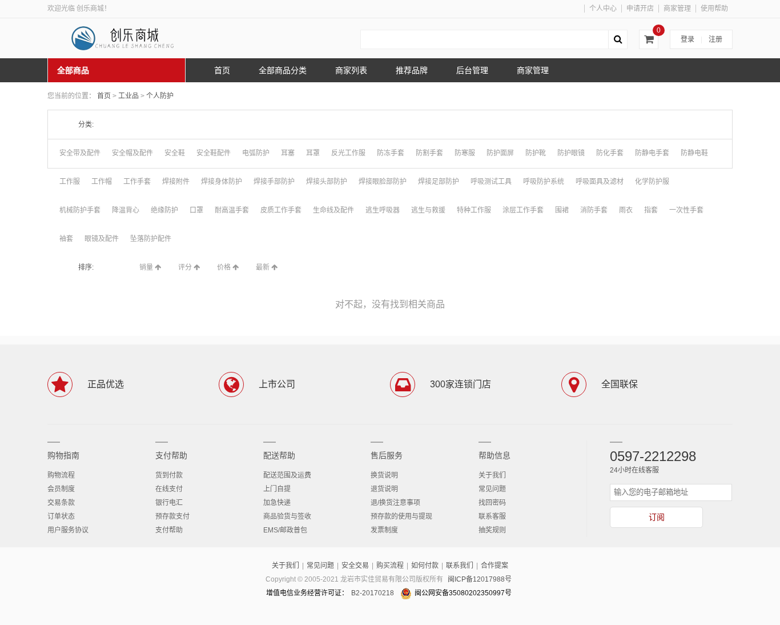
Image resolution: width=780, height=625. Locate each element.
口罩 (196, 210)
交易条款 (61, 503)
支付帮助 (171, 455)
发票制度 (384, 530)
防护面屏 (500, 153)
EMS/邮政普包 (285, 530)
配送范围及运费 (287, 475)
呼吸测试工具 (491, 182)
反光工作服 (348, 153)
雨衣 (626, 210)
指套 (651, 210)
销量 (147, 267)
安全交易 (355, 566)
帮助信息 (494, 455)
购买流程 (390, 566)
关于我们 (492, 475)
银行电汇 (169, 503)
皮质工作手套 (280, 210)
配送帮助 (279, 455)
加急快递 (277, 503)
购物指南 (63, 455)
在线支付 (169, 489)
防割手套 (429, 153)
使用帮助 (714, 9)
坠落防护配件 (150, 239)
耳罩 (313, 153)
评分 (186, 267)
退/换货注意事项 (395, 503)
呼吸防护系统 (543, 182)
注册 (715, 39)
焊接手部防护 (274, 182)
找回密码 (492, 503)
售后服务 (387, 455)
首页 (104, 96)
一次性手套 (686, 210)
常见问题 (492, 489)
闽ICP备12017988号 (480, 579)
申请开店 (640, 9)
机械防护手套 (79, 210)
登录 (687, 39)
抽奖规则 (492, 530)
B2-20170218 (372, 593)
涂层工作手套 (523, 210)
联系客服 (492, 516)
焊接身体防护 (221, 182)
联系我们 (459, 566)
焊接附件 (176, 182)
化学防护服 (652, 182)
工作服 (69, 182)
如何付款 (425, 566)
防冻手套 (390, 153)
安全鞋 (174, 153)
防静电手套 (652, 153)
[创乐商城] (133, 38)
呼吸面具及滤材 (600, 182)
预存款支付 (172, 516)
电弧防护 (256, 153)
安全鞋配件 (213, 153)
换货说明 (384, 475)
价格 (224, 267)
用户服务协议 (68, 530)
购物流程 (61, 475)
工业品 (129, 96)
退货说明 (384, 489)
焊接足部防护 (438, 182)
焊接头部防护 (326, 182)
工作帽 (101, 182)
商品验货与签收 (287, 516)
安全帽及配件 (132, 153)
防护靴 (535, 153)
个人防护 (160, 96)
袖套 (66, 239)
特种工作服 (474, 210)
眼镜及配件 (102, 239)
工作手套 (137, 182)
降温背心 (125, 210)
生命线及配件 (333, 210)
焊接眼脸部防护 (383, 182)
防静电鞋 (694, 153)
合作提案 (494, 566)
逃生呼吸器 (382, 210)
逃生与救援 (428, 210)
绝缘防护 (164, 210)
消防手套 (594, 210)
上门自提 (277, 489)
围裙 (562, 210)
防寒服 (465, 153)
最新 (263, 267)
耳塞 (288, 153)
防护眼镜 (571, 153)
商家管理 (677, 9)
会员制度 (61, 489)
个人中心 (603, 9)
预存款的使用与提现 (401, 516)
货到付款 (169, 475)
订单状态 (61, 516)
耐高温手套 (232, 210)
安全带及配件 (79, 153)
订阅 (657, 517)
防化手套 (610, 153)
